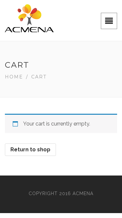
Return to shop (30, 149)
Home (14, 77)
